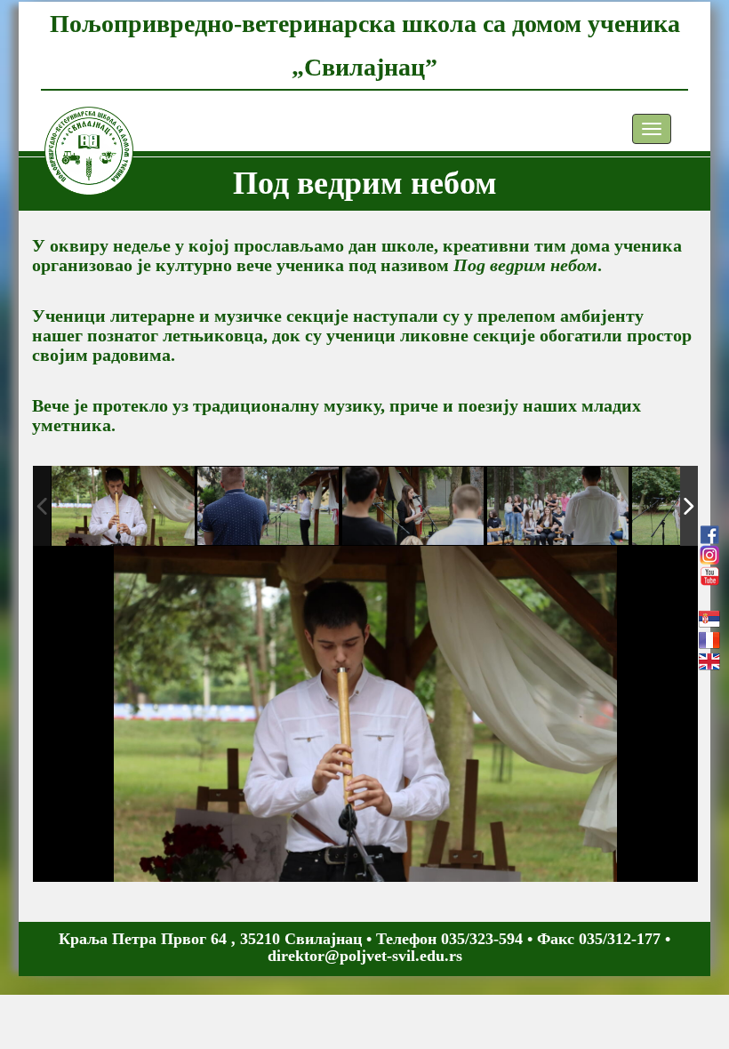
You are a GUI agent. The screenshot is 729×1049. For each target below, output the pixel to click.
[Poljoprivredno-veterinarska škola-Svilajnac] (75, 129)
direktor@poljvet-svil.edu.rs (365, 956)
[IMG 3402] (413, 506)
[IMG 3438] (268, 506)
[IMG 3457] (123, 505)
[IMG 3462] (558, 506)
